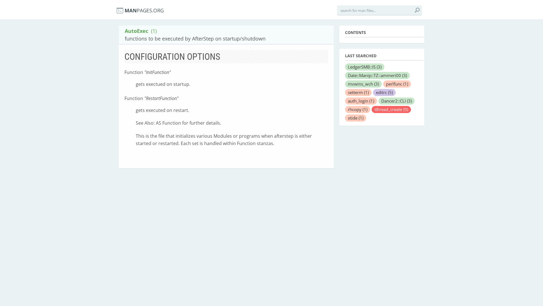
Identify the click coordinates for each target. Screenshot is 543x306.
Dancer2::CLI (396, 101)
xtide (355, 118)
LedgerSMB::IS (365, 67)
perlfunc (397, 84)
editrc (384, 92)
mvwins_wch (363, 84)
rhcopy (357, 109)
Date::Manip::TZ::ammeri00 (377, 75)
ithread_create (391, 109)
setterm (358, 92)
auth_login (361, 101)
